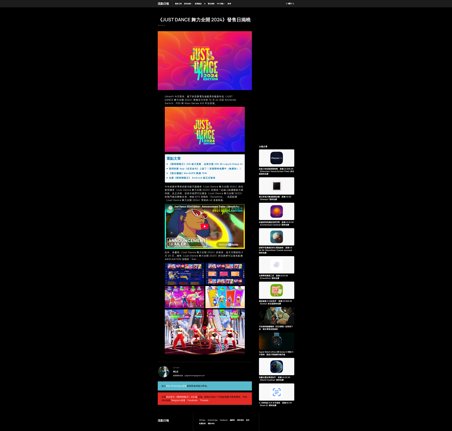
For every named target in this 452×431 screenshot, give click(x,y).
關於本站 (211, 423)
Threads (204, 400)
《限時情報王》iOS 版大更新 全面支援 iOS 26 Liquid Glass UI (206, 164)
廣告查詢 (240, 420)
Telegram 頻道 (178, 400)
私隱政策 (202, 423)
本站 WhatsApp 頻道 (176, 385)
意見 (247, 420)
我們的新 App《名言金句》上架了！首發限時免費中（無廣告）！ (205, 168)
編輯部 (232, 420)
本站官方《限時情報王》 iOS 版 (181, 396)
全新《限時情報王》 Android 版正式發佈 (192, 177)
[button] (290, 3)
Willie (175, 371)
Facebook (193, 400)
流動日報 (163, 3)
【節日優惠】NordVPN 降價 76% (188, 173)
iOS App (202, 420)
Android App (213, 420)
